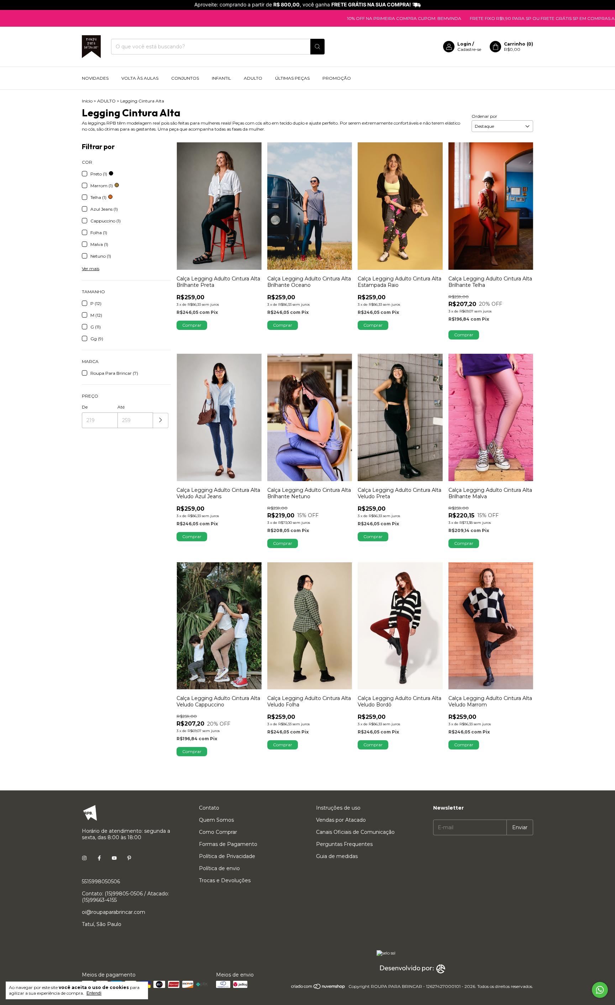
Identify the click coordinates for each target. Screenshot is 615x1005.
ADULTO (253, 78)
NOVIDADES (95, 78)
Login (464, 44)
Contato (209, 808)
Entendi (93, 993)
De (85, 407)
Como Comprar (218, 832)
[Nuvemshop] (318, 988)
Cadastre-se (469, 49)
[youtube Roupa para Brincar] (114, 858)
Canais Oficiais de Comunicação (355, 832)
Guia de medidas (337, 856)
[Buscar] (317, 46)
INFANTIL (221, 78)
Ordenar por (484, 116)
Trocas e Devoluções (225, 880)
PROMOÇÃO (336, 78)
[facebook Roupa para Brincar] (99, 858)
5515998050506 (101, 881)
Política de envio (219, 868)
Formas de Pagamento (228, 844)
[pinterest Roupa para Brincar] (129, 858)
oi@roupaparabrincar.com (113, 912)
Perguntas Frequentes (344, 844)
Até (121, 407)
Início (87, 101)
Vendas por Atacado (341, 820)
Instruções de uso (338, 808)
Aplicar (160, 420)
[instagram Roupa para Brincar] (84, 858)
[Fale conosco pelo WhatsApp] (600, 990)
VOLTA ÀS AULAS (139, 78)
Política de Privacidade (227, 856)
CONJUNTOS (185, 78)
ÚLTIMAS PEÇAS (292, 78)
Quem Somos (216, 820)
